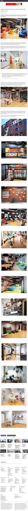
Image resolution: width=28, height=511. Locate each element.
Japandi (2, 481)
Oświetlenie (16, 472)
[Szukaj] (25, 1)
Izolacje (9, 472)
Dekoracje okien (17, 470)
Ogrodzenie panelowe (9, 471)
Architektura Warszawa (3, 487)
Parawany (23, 482)
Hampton (23, 469)
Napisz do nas (16, 497)
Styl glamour (23, 470)
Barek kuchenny (24, 480)
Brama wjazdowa (10, 475)
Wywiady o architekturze (22, 492)
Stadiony (11, 489)
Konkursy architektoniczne (4, 500)
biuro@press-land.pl (17, 496)
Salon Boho (9, 481)
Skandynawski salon (10, 480)
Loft (22, 472)
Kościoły (20, 489)
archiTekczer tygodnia (3, 496)
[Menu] (27, 1)
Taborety (23, 483)
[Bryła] (2, 1)
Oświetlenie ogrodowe (2, 469)
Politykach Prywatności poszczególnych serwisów (19, 509)
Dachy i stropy (10, 473)
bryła (1, 6)
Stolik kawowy (24, 481)
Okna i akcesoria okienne (10, 474)
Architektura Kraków (3, 488)
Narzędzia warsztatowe (9, 469)
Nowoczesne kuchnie (17, 482)
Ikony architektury (21, 487)
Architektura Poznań (3, 490)
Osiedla (11, 488)
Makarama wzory (17, 469)
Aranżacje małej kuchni (17, 481)
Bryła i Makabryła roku (3, 497)
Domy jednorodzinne (12, 487)
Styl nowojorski (3, 480)
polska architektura (5, 6)
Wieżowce (20, 490)
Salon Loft (9, 482)
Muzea (20, 488)
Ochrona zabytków (3, 498)
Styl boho (23, 468)
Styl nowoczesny (3, 482)
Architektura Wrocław (3, 489)
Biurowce (11, 490)
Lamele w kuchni (17, 483)
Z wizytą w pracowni (3, 499)
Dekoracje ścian (17, 468)
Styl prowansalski (24, 473)
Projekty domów (10, 468)
